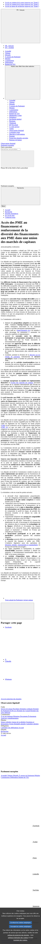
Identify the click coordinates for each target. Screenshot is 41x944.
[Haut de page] (17, 611)
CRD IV (4, 427)
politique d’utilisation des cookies (18, 937)
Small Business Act (23, 330)
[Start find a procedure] (17, 158)
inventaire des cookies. (20, 940)
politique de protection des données (18, 935)
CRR (3, 425)
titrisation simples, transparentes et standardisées (21, 545)
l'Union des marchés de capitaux (22, 383)
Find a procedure (6, 147)
